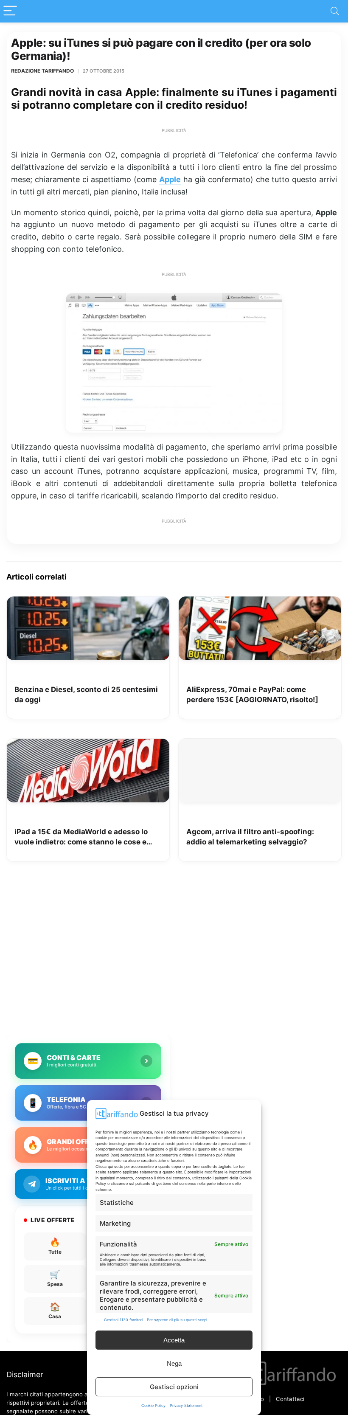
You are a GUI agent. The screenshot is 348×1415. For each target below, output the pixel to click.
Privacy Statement (186, 1405)
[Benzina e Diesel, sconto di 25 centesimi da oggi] (88, 602)
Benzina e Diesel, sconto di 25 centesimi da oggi (86, 694)
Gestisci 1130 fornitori (123, 1319)
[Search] (335, 11)
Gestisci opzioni (174, 1387)
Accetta (174, 1340)
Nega (174, 1363)
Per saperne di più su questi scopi (177, 1319)
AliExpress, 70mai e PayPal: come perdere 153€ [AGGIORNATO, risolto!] (252, 694)
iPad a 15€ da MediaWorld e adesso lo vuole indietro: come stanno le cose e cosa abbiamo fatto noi (81, 837)
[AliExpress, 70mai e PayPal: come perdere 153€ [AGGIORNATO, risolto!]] (260, 602)
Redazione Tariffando (42, 71)
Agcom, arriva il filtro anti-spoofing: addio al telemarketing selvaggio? (250, 836)
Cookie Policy (153, 1405)
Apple (170, 179)
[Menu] (10, 11)
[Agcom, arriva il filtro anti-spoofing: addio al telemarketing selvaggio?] (260, 744)
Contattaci (290, 1398)
